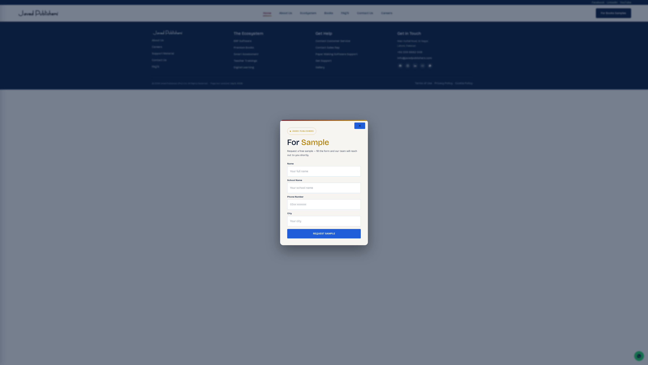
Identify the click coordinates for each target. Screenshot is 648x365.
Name (290, 164)
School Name (294, 180)
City (289, 213)
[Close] (359, 126)
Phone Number (295, 197)
